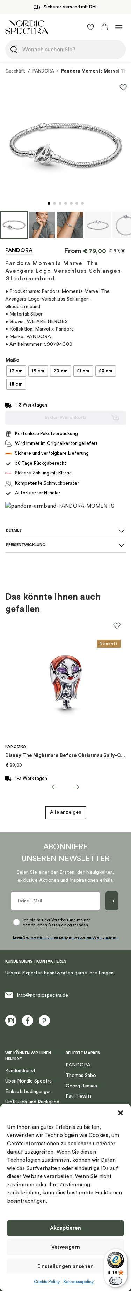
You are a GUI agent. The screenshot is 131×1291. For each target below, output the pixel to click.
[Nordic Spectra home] (26, 27)
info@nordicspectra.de (42, 995)
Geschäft (15, 71)
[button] (120, 1112)
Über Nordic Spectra (28, 1081)
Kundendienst (20, 1070)
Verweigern (65, 1247)
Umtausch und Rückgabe (32, 1102)
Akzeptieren (65, 1228)
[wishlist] (90, 27)
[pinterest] (44, 1020)
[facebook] (27, 1020)
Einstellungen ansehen (65, 1266)
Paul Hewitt (79, 1096)
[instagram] (10, 1020)
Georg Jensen (81, 1086)
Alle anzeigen (65, 812)
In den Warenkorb (65, 417)
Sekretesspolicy (78, 1281)
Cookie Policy (47, 1281)
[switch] (115, 1281)
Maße (12, 360)
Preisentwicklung (25, 545)
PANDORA (43, 71)
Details (14, 530)
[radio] (16, 371)
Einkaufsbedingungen (28, 1091)
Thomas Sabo (81, 1075)
